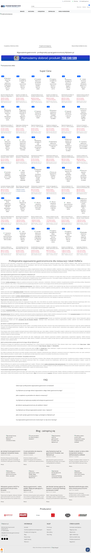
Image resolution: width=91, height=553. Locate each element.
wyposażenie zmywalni (18, 291)
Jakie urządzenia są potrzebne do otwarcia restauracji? (32, 395)
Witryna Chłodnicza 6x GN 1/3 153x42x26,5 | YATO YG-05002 (52, 217)
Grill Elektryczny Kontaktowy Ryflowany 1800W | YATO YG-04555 (7, 156)
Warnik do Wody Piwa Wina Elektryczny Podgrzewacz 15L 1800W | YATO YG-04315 (7, 95)
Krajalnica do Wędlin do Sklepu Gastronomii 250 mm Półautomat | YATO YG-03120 (53, 247)
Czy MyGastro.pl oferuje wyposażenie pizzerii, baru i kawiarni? (34, 410)
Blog (25, 534)
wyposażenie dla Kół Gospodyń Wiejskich (28, 319)
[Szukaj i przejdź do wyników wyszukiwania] (60, 6)
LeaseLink (50, 373)
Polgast (41, 349)
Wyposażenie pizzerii (5, 305)
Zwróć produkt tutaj (75, 537)
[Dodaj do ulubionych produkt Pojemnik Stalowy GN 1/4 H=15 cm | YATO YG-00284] (43, 107)
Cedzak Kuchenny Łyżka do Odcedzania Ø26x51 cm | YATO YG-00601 (83, 95)
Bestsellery (49, 532)
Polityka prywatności (75, 539)
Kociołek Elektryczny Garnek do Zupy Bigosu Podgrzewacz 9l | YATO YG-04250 (38, 247)
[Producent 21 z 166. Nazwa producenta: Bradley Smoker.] (53, 515)
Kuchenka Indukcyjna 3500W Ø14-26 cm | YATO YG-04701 (7, 187)
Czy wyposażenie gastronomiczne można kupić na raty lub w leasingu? (36, 420)
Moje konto (72, 532)
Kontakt (26, 527)
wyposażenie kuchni (43, 318)
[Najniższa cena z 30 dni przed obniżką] (29, 101)
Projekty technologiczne (30, 532)
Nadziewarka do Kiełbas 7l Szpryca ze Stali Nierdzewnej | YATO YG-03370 (7, 126)
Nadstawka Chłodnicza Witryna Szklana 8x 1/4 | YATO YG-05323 (82, 247)
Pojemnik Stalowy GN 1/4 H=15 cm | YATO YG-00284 (37, 126)
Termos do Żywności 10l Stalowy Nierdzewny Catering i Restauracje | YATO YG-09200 (68, 187)
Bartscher (44, 345)
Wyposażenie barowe (5, 314)
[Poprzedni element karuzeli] (1, 515)
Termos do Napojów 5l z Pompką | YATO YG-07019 (52, 187)
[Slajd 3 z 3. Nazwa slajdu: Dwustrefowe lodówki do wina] (45, 28)
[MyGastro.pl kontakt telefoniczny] (45, 58)
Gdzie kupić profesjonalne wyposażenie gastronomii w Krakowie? (35, 385)
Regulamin (72, 542)
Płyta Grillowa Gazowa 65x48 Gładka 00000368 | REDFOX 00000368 (22, 187)
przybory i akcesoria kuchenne (23, 295)
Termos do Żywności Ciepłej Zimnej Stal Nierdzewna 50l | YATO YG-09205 (83, 187)
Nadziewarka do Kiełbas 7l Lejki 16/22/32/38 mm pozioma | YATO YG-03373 (37, 156)
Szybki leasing (27, 539)
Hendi (40, 345)
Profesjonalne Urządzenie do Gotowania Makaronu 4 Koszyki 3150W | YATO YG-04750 (38, 187)
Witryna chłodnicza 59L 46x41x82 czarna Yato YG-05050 (37, 217)
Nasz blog (49, 534)
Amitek (81, 348)
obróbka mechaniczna (11, 282)
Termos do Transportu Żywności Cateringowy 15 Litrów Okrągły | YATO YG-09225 (83, 126)
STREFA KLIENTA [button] (75, 524)
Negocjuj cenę (73, 529)
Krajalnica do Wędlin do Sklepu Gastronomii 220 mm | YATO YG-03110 (22, 95)
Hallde (88, 344)
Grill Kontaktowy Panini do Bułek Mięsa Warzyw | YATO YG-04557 (22, 247)
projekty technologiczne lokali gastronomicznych (55, 364)
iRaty (35, 373)
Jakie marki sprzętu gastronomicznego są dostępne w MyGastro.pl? (35, 415)
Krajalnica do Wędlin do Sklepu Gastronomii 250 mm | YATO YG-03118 (52, 95)
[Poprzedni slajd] (3, 28)
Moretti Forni (44, 348)
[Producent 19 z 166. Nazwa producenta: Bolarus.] (23, 515)
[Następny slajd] (88, 28)
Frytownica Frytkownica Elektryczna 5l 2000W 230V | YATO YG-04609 (52, 126)
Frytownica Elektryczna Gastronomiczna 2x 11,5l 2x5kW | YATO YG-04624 (82, 156)
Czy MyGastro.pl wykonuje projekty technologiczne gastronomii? (34, 400)
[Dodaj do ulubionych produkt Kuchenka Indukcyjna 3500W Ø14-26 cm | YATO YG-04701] (13, 168)
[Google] (7, 539)
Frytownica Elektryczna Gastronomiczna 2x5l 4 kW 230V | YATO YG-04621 (7, 247)
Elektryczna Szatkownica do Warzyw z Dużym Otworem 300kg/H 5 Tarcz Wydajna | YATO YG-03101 (83, 217)
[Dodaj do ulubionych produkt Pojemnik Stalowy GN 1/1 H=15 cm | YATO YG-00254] (73, 107)
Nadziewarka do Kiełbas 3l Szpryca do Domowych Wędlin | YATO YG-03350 (67, 95)
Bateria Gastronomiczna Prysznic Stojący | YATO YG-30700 (67, 217)
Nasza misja (27, 537)
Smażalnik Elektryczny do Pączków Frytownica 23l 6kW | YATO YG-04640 (37, 95)
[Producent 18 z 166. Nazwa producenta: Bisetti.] (8, 515)
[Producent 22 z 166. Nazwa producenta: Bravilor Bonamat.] (67, 515)
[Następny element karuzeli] (89, 515)
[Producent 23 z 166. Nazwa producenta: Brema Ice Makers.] (82, 515)
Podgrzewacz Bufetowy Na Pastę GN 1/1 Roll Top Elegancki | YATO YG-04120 (22, 126)
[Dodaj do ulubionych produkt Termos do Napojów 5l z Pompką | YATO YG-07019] (58, 168)
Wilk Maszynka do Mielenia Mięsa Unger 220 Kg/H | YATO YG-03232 (22, 217)
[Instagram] (5, 539)
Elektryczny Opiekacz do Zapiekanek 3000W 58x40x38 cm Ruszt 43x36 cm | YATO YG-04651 (68, 156)
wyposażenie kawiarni (75, 314)
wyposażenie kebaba (10, 310)
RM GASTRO (56, 345)
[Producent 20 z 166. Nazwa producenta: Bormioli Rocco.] (38, 515)
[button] (23, 11)
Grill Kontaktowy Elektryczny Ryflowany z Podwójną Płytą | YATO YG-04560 (22, 156)
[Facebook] (2, 539)
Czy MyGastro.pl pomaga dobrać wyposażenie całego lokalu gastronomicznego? (39, 390)
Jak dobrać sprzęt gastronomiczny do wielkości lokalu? (32, 405)
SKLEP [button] (49, 524)
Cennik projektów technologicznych (33, 529)
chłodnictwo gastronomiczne (26, 286)
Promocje (49, 527)
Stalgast (48, 345)
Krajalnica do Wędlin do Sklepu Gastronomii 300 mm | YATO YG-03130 (68, 247)
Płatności (26, 542)
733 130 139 (4, 535)
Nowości (49, 529)
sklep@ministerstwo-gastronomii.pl (10, 533)
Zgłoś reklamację (74, 534)
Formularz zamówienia (75, 527)
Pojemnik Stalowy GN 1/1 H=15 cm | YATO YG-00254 (67, 126)
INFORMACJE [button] (28, 524)
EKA (37, 348)
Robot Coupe (83, 344)
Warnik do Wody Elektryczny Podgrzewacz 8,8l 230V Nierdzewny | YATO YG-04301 (7, 217)
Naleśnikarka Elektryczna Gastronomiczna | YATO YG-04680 (52, 156)
